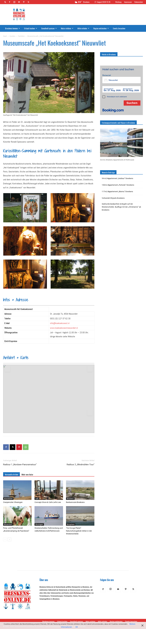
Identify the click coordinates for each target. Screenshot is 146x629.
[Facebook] (9, 2)
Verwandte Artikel (11, 474)
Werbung (118, 2)
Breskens (70, 499)
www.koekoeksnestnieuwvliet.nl (64, 327)
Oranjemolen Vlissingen (13, 502)
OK (76, 627)
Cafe (36, 499)
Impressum (128, 2)
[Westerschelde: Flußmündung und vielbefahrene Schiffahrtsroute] (49, 516)
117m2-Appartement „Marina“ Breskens (117, 192)
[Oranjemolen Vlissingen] (17, 490)
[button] (5, 2)
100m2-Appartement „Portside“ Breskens (118, 185)
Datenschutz (138, 2)
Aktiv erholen (82, 28)
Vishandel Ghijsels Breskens (113, 198)
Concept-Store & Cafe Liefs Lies (48, 502)
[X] (28, 2)
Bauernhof (8, 524)
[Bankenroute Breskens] (80, 490)
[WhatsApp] (26, 447)
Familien (21, 36)
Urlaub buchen (29, 28)
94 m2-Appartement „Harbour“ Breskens (117, 178)
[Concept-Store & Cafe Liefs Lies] (49, 490)
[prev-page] (5, 539)
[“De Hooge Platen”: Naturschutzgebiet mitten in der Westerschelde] (80, 516)
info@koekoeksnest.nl (59, 323)
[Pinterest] (24, 2)
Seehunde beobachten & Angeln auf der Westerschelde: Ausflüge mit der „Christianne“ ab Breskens (121, 207)
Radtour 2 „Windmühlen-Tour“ (80, 464)
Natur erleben (66, 28)
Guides (12, 36)
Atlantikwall (8, 499)
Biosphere (70, 524)
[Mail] (19, 2)
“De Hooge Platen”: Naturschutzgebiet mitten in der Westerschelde (79, 531)
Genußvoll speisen (47, 28)
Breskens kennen (11, 28)
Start (5, 36)
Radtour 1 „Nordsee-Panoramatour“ (20, 464)
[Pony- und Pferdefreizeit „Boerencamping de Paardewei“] (17, 516)
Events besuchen (119, 28)
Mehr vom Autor (27, 474)
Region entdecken (100, 28)
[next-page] (9, 539)
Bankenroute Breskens (75, 502)
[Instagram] (14, 2)
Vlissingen (39, 524)
